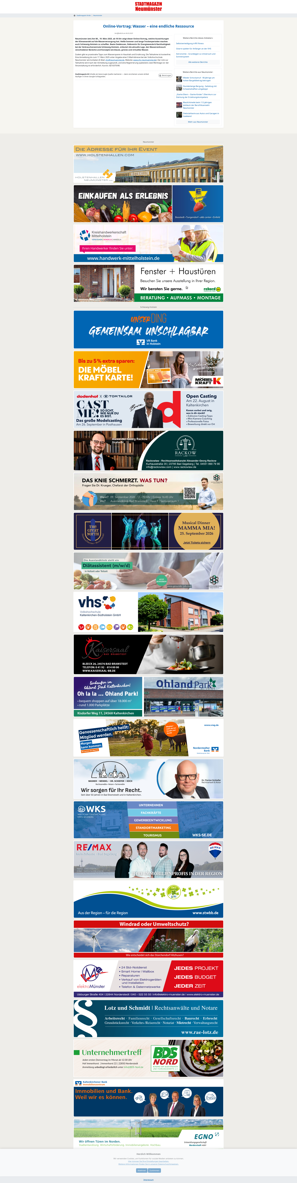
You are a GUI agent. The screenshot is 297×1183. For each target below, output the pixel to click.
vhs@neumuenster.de (114, 60)
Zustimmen (154, 1170)
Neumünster (97, 15)
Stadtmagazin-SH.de (83, 15)
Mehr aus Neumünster (198, 122)
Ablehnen (142, 1170)
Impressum (149, 1179)
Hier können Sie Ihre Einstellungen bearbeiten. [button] (148, 1161)
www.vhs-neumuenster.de (144, 60)
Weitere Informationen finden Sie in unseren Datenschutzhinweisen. (148, 1164)
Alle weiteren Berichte (198, 62)
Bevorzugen (166, 75)
